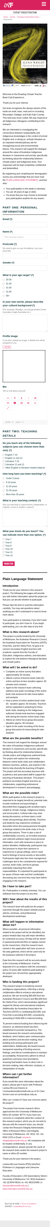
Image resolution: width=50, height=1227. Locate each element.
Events (12, 17)
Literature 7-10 (12, 461)
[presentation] (25, 415)
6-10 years (11, 482)
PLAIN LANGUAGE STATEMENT (22, 180)
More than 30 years (15, 494)
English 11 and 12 (13, 458)
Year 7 (8, 539)
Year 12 (9, 555)
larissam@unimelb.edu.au (15, 1185)
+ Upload (7, 347)
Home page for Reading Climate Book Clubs (25, 55)
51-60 (8, 292)
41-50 (8, 288)
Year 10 (9, 549)
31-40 (8, 284)
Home (5, 17)
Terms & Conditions (28, 1204)
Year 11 (9, 552)
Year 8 (8, 542)
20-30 (8, 279)
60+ (8, 296)
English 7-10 (11, 455)
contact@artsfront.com (22, 1206)
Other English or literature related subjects (25, 468)
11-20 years (11, 486)
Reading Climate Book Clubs (28, 17)
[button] (8, 398)
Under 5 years (12, 478)
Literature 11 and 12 (14, 464)
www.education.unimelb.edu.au (17, 1189)
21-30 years (11, 490)
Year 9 (8, 546)
